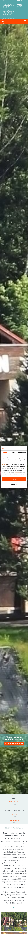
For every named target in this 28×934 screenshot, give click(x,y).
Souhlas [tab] (4, 452)
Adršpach (14, 798)
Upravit (13, 484)
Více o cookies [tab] (22, 452)
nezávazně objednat (14, 744)
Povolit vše (14, 479)
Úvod (7, 827)
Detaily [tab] (13, 452)
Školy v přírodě (15, 827)
